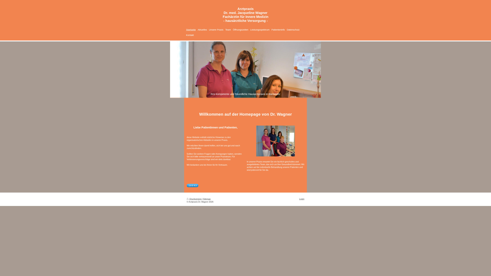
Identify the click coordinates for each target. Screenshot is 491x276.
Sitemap (207, 199)
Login (301, 199)
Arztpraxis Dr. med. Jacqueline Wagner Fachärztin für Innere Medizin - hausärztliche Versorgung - (245, 15)
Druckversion (195, 199)
